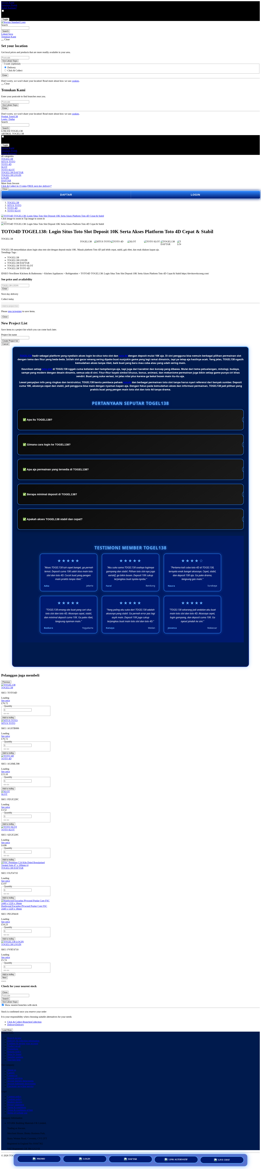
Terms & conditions (16, 1107)
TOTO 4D (6, 164)
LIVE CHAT (224, 1160)
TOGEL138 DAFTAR (12, 172)
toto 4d (123, 355)
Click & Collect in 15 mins (14, 186)
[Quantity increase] (5, 713)
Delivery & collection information (23, 1040)
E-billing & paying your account (22, 1043)
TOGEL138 (7, 159)
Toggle (5, 19)
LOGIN (5, 178)
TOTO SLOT (8, 169)
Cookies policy (14, 1099)
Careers (10, 1072)
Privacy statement (15, 1104)
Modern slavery (14, 1102)
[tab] (2, 981)
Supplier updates (15, 1057)
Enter (4, 289)
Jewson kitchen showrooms (20, 1081)
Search (4, 25)
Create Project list (10, 341)
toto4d (127, 382)
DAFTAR (6, 180)
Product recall (13, 1046)
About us (11, 1070)
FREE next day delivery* (39, 186)
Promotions (12, 1049)
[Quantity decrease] (8, 713)
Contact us (12, 1075)
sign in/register (15, 311)
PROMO (41, 1159)
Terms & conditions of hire (20, 1110)
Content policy (14, 1096)
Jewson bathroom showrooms (21, 1083)
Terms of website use (17, 1113)
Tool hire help (14, 1059)
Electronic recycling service (20, 1086)
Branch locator (14, 1038)
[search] (15, 28)
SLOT (4, 167)
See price (5, 700)
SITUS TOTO (8, 161)
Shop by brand (14, 1054)
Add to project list (10, 306)
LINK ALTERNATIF (178, 1160)
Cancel (5, 344)
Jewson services (15, 1078)
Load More (7, 1030)
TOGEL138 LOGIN (11, 175)
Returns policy (14, 1051)
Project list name (9, 334)
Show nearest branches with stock (21, 1005)
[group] (3, 1005)
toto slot (47, 369)
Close (4, 189)
